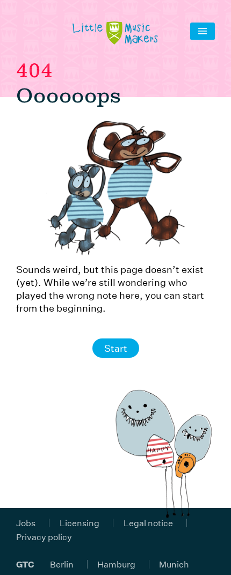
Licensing (79, 522)
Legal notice (148, 522)
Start (115, 348)
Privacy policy (44, 536)
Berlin (62, 564)
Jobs (25, 522)
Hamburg (116, 564)
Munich (174, 564)
